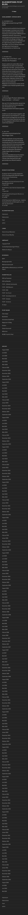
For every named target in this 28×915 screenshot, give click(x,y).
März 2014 (4, 759)
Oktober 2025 (5, 376)
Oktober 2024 (5, 411)
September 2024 (6, 414)
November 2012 (6, 803)
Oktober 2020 (5, 547)
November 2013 (6, 767)
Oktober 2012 (5, 806)
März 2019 (4, 600)
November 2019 (6, 579)
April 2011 (4, 859)
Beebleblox (5, 316)
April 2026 (5, 361)
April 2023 (5, 458)
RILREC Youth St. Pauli (7, 334)
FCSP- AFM (5, 290)
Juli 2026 (4, 352)
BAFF (3, 258)
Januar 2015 (5, 732)
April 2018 (4, 626)
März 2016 (4, 694)
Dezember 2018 (6, 606)
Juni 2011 (4, 853)
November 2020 (6, 544)
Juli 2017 (4, 653)
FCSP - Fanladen (6, 299)
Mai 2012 (4, 820)
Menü (14, 11)
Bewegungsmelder (7, 261)
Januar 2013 (5, 797)
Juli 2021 (4, 520)
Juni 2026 (4, 355)
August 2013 (5, 776)
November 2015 (6, 703)
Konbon (4, 325)
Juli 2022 (4, 485)
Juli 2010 (4, 885)
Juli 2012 (4, 814)
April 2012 (4, 823)
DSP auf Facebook (6, 278)
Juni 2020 (4, 558)
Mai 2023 (4, 455)
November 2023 (6, 438)
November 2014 (6, 738)
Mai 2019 (4, 594)
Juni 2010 (4, 888)
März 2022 (5, 497)
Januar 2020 (5, 573)
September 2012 (6, 809)
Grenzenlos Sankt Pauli (8, 319)
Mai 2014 (4, 753)
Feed (3, 220)
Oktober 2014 (5, 741)
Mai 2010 (4, 891)
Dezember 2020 (6, 541)
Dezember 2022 (6, 470)
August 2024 (5, 417)
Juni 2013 (4, 782)
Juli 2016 (4, 682)
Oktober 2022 (5, 476)
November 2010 (6, 873)
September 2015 (6, 709)
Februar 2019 (5, 603)
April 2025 (5, 394)
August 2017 (5, 650)
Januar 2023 (5, 467)
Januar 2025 (5, 402)
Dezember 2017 (6, 638)
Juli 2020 (4, 556)
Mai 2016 (4, 688)
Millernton (4, 331)
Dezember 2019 (6, 576)
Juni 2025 (4, 388)
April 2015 (4, 723)
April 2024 (5, 429)
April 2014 (4, 756)
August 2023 (5, 447)
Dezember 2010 (6, 870)
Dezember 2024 (6, 405)
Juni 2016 (4, 685)
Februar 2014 (5, 761)
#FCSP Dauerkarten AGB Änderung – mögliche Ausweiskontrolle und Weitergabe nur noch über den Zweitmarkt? (14, 201)
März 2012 (4, 826)
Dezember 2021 (6, 506)
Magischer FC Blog (7, 322)
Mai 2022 (4, 491)
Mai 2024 (4, 426)
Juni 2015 (4, 717)
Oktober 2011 (5, 841)
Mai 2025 (4, 391)
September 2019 (6, 585)
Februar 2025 (5, 400)
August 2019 (5, 588)
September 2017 (6, 647)
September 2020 (6, 550)
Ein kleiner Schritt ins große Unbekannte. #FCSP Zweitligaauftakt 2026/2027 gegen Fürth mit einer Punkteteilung (13, 175)
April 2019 (4, 597)
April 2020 (5, 564)
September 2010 (6, 879)
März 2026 (5, 364)
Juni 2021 (4, 523)
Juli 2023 (4, 450)
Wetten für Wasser (7, 249)
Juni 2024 (4, 423)
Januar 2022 (5, 503)
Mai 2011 (4, 856)
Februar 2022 (5, 500)
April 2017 (4, 659)
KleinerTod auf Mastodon (8, 232)
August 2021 (5, 517)
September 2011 (6, 844)
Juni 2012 (4, 817)
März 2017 (4, 661)
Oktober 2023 (5, 441)
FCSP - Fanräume (6, 301)
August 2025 (5, 382)
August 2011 (5, 847)
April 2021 (4, 529)
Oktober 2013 (5, 770)
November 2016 (6, 670)
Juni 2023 (4, 453)
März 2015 (4, 726)
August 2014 (5, 747)
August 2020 (5, 553)
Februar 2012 (5, 829)
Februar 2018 (5, 632)
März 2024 (5, 432)
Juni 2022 (4, 488)
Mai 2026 (4, 358)
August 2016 (5, 679)
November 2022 (6, 473)
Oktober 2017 (5, 644)
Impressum (5, 214)
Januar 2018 (5, 635)
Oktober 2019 (5, 582)
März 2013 (4, 791)
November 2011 (6, 838)
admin (3, 223)
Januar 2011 (5, 867)
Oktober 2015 (5, 706)
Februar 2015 (5, 729)
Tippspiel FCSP (6, 243)
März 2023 (5, 461)
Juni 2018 (4, 620)
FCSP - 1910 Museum (7, 287)
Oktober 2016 (5, 673)
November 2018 (6, 608)
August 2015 (5, 711)
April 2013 (4, 788)
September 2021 (6, 514)
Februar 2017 (5, 664)
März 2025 (5, 397)
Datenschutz (5, 217)
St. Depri (4, 304)
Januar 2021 (5, 538)
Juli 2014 (4, 750)
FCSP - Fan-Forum (6, 293)
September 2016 (6, 676)
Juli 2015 (4, 714)
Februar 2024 (5, 435)
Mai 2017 (4, 656)
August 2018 (5, 617)
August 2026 (5, 349)
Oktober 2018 (5, 611)
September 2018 (6, 614)
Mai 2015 (4, 720)
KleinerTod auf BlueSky (8, 235)
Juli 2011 (4, 850)
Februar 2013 (5, 794)
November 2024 (6, 408)
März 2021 (4, 532)
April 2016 (4, 691)
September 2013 (6, 773)
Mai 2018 (4, 623)
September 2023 (6, 444)
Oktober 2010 (5, 876)
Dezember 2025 (6, 370)
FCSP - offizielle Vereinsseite (9, 284)
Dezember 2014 (6, 735)
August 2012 (5, 812)
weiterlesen (5, 51)
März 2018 (4, 629)
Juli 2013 (4, 779)
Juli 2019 (4, 591)
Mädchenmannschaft (7, 264)
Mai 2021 (4, 526)
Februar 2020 (5, 570)
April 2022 (4, 494)
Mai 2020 (4, 561)
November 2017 (6, 641)
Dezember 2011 (6, 835)
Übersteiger (5, 313)
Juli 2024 (4, 420)
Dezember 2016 (6, 667)
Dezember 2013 (6, 764)
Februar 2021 (5, 535)
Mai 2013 (4, 785)
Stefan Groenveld (6, 328)
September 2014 (6, 744)
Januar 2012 (5, 832)
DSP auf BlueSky (6, 281)
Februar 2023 (5, 464)
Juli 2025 (4, 385)
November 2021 (6, 508)
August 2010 (5, 882)
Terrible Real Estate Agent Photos (10, 246)
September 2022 (6, 479)
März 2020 (5, 567)
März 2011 (4, 862)
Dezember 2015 (6, 700)
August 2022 (5, 482)
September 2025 (6, 379)
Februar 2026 (5, 367)
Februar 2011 (5, 864)
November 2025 (6, 373)
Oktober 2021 (5, 511)
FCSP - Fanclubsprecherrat (9, 296)
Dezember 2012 (6, 800)
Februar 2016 (5, 697)
